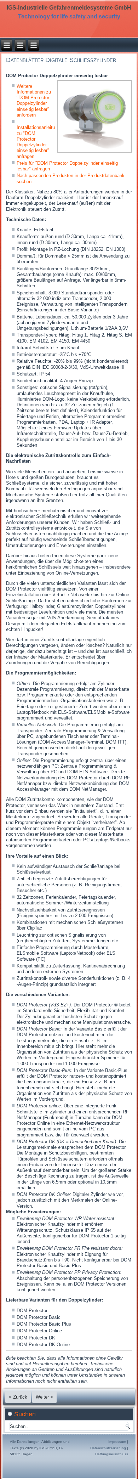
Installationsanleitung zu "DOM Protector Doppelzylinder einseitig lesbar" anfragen (38, 142)
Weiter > (44, 1397)
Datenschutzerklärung (108, 1448)
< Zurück (18, 1397)
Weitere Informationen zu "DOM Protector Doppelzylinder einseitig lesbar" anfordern (34, 101)
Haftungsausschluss (111, 1454)
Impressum (117, 1442)
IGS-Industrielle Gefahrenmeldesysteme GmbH (69, 8)
